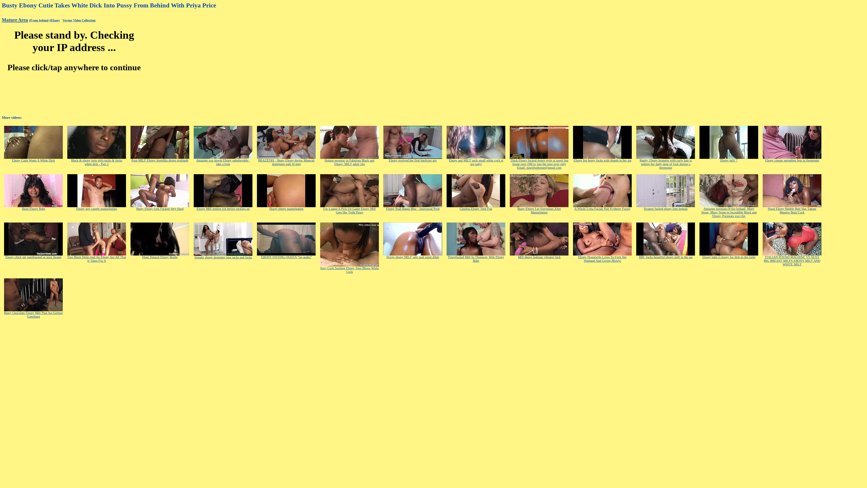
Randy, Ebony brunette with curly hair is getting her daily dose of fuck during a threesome (666, 164)
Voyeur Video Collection (79, 20)
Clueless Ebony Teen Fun (476, 209)
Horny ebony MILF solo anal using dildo (413, 257)
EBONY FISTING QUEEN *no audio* (286, 257)
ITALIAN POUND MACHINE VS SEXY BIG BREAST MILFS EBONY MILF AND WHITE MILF (792, 261)
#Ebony (54, 20)
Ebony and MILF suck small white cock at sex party (476, 162)
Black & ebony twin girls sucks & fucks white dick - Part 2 (96, 162)
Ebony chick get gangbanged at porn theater (33, 257)
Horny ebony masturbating (286, 209)
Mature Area (15, 20)
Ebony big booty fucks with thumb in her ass (602, 160)
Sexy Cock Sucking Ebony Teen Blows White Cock (349, 270)
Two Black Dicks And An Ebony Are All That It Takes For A (96, 259)
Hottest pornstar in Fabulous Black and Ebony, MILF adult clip (349, 162)
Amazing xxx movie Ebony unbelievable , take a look (223, 162)
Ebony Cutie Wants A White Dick (33, 160)
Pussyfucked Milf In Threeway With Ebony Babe (476, 259)
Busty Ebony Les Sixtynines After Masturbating (539, 210)
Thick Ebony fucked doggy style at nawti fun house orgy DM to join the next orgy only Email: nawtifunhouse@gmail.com (539, 164)
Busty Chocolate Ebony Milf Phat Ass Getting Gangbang (33, 314)
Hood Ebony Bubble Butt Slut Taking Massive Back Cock (792, 210)
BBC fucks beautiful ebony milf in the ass (665, 257)
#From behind (39, 20)
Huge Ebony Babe (33, 209)
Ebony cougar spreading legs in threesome (792, 160)
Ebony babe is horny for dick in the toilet (728, 257)
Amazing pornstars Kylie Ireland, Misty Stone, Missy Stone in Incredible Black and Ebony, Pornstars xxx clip (729, 212)
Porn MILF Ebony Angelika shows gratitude (159, 160)
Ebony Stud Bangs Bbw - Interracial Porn (413, 209)
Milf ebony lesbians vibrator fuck (539, 257)
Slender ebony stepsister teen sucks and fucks (223, 257)
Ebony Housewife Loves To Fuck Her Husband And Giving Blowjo (602, 259)
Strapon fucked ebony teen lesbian (666, 209)
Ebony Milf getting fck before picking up (223, 209)
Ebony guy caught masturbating (96, 209)
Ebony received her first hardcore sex (413, 160)
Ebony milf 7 (728, 160)
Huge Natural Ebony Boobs (159, 257)
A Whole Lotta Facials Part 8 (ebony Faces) (602, 209)
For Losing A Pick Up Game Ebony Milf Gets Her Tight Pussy (349, 210)
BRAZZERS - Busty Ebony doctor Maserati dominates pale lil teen (286, 162)
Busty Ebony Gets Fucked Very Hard (160, 209)
